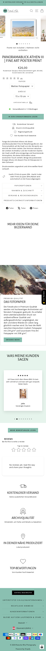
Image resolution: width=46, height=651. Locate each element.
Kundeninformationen (22, 612)
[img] (11, 78)
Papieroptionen (23, 186)
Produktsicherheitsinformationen (23, 200)
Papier (22, 81)
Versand (15, 71)
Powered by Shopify (23, 649)
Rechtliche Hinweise (22, 606)
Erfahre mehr (13, 340)
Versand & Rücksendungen (23, 195)
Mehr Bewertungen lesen (23, 430)
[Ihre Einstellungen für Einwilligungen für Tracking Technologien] (42, 647)
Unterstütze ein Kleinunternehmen (22, 600)
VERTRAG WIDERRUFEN (23, 593)
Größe (22, 92)
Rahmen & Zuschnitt (23, 190)
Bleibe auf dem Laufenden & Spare (22, 617)
